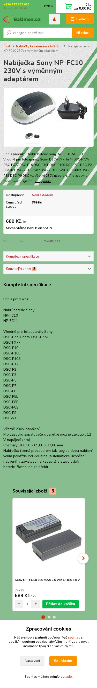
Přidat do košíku (60, 603)
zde (69, 677)
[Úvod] (22, 19)
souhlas (74, 637)
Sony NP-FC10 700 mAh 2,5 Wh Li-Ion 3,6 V (47, 580)
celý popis (43, 181)
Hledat (82, 32)
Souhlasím (63, 660)
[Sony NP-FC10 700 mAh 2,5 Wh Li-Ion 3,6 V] (48, 537)
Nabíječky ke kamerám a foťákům (38, 46)
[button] (43, 617)
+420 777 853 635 (16, 4)
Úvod (6, 46)
